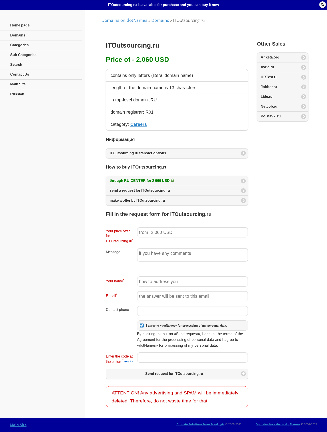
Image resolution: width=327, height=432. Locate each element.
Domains (160, 20)
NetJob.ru (269, 106)
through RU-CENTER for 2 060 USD (140, 181)
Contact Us (19, 74)
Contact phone (117, 309)
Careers (138, 124)
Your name (115, 280)
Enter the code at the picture (119, 359)
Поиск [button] (322, 4)
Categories (19, 45)
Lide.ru (266, 96)
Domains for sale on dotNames (278, 424)
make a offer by (137, 200)
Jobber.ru (269, 87)
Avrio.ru (267, 67)
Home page (20, 25)
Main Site (18, 424)
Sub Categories (23, 55)
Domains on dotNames (124, 20)
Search (16, 64)
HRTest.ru (269, 77)
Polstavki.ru (271, 116)
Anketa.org (270, 57)
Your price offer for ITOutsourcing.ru (119, 236)
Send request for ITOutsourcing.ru (174, 374)
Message (113, 252)
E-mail (111, 295)
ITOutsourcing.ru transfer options (138, 153)
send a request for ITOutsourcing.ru (140, 190)
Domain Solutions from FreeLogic (200, 424)
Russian (17, 94)
